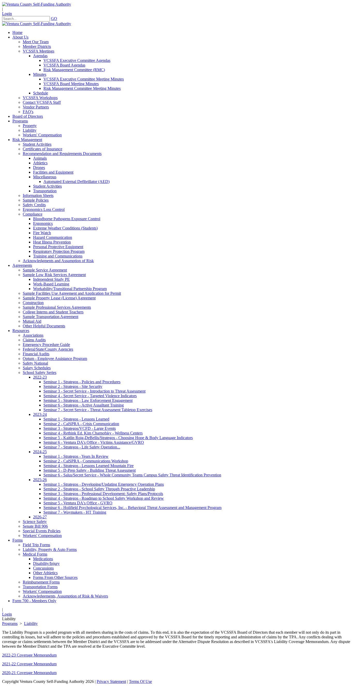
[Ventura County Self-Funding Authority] (36, 4)
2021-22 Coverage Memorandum (29, 664)
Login (7, 13)
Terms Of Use (140, 681)
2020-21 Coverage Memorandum (29, 672)
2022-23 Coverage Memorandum (29, 655)
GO (54, 18)
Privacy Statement (111, 681)
